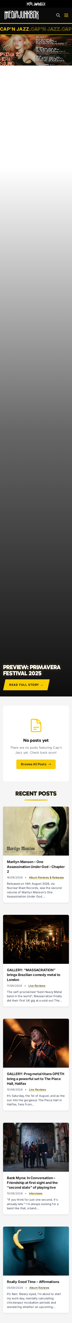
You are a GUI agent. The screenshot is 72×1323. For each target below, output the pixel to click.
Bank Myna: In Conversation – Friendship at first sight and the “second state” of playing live (32, 1182)
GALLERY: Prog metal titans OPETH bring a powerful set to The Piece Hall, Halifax (35, 1078)
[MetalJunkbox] (36, 4)
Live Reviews (36, 985)
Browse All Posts (33, 764)
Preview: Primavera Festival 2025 (31, 670)
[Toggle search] (58, 15)
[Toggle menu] (66, 15)
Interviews (35, 1193)
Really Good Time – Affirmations (33, 1282)
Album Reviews (39, 1287)
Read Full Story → (26, 685)
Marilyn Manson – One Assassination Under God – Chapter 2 (36, 866)
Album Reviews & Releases (46, 877)
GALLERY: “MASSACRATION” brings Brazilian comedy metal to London (33, 975)
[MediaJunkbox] (21, 15)
